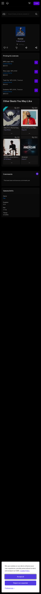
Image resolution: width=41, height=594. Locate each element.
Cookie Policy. (25, 571)
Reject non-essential (20, 583)
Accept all (20, 576)
